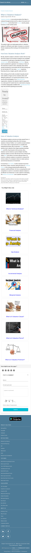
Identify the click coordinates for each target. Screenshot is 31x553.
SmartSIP (3, 430)
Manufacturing (21, 79)
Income (19, 23)
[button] (15, 375)
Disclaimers (24, 551)
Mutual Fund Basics (5, 441)
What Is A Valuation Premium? (15, 360)
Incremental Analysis (15, 273)
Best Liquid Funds (5, 463)
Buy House (3, 500)
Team (2, 516)
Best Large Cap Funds (6, 475)
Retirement (3, 450)
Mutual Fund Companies (6, 455)
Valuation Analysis (9, 10)
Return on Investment (8, 174)
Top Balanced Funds (5, 468)
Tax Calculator (4, 486)
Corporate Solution (5, 523)
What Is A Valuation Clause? (15, 316)
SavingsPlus (3, 428)
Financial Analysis (15, 230)
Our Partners (3, 518)
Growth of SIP (4, 491)
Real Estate (5, 23)
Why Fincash (4, 513)
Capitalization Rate (25, 84)
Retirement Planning (5, 493)
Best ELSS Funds (4, 471)
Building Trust (4, 511)
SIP (1, 446)
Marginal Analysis (15, 295)
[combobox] (8, 3)
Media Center (4, 521)
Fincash (2, 10)
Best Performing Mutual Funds (8, 461)
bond (21, 146)
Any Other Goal (4, 505)
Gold (2, 453)
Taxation (3, 448)
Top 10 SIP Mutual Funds (6, 466)
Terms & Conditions (15, 551)
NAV (5, 155)
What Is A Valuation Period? (15, 338)
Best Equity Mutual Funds (6, 473)
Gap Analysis (15, 252)
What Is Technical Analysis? (15, 209)
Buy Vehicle (3, 503)
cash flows (21, 62)
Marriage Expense (5, 498)
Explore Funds (4, 435)
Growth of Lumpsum (5, 488)
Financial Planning (5, 443)
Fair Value (11, 163)
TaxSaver (3, 433)
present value (4, 62)
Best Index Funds (5, 480)
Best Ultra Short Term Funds (7, 478)
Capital (19, 69)
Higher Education (5, 496)
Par (2, 150)
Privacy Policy (7, 551)
